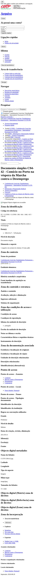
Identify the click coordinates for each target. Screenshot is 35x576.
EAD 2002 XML (10, 543)
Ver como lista (9, 532)
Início (6, 41)
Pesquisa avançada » (7, 117)
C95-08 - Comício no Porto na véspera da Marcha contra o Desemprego (19, 150)
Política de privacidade (12, 43)
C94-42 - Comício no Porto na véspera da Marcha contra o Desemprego (19, 146)
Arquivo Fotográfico (11, 190)
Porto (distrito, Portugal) (12, 390)
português (8, 62)
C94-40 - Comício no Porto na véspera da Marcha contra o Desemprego (19, 143)
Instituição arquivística (11, 94)
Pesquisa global (8, 111)
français (7, 56)
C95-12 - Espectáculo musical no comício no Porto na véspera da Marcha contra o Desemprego (18, 158)
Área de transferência (8, 65)
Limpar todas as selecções (13, 73)
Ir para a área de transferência (14, 75)
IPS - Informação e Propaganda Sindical (21, 134)
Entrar (3, 18)
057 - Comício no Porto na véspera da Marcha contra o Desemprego (19, 140)
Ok (2, 2)
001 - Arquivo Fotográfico (16, 135)
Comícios (7, 378)
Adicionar (8, 522)
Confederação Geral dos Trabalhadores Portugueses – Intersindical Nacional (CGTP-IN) (18, 185)
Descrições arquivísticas (12, 90)
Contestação (8, 383)
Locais (7, 99)
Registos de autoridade (12, 92)
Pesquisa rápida (9, 125)
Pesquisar (17, 114)
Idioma (3, 46)
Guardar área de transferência (14, 79)
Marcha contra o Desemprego (14, 379)
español (7, 58)
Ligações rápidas (6, 33)
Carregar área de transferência (14, 77)
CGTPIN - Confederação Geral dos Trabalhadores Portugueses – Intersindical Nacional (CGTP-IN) (18, 130)
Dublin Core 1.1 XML (12, 541)
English (7, 55)
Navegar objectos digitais (12, 534)
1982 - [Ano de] (15, 137)
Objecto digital (9, 101)
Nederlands (8, 60)
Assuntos (7, 97)
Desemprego (8, 381)
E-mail (3, 27)
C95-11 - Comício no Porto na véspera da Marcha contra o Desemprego (19, 153)
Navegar (4, 82)
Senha (3, 29)
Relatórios (8, 530)
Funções (7, 96)
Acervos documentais (11, 123)
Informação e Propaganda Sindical (15, 189)
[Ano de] (7, 192)
